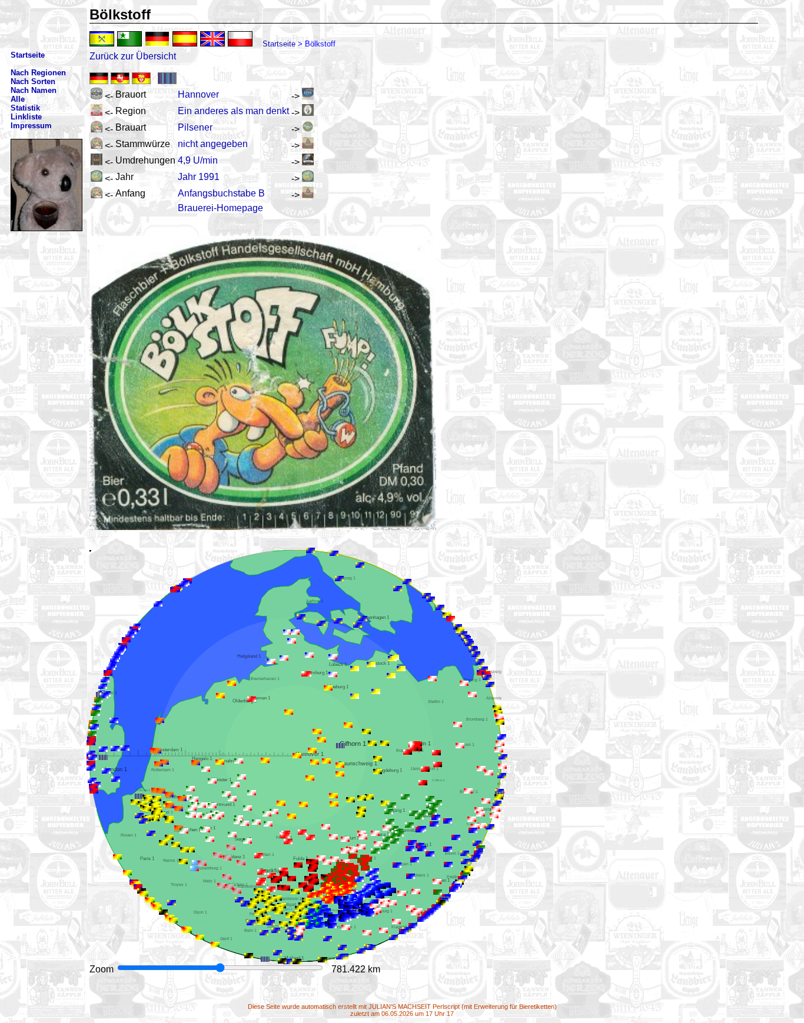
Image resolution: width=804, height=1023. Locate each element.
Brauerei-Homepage (220, 208)
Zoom (102, 969)
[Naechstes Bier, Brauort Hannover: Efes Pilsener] (308, 96)
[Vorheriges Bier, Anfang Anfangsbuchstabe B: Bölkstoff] (96, 195)
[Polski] (240, 38)
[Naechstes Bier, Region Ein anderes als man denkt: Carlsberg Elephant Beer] (308, 113)
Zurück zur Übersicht (132, 56)
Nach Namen (34, 90)
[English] (212, 38)
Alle (18, 99)
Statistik (25, 108)
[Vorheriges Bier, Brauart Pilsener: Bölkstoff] (96, 129)
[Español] (184, 38)
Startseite (279, 43)
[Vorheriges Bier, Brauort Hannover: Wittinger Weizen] (96, 96)
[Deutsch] (157, 38)
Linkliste (26, 116)
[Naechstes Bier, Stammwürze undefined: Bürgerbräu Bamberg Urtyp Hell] (308, 146)
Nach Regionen (38, 72)
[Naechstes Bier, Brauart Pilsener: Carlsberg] (308, 129)
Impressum (31, 125)
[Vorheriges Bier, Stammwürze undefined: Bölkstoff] (96, 146)
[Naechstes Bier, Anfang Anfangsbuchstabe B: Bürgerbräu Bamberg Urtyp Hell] (308, 195)
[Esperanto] (129, 38)
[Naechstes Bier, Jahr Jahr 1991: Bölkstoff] (308, 179)
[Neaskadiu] (101, 38)
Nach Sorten (33, 81)
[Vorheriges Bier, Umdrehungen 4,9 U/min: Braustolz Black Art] (96, 162)
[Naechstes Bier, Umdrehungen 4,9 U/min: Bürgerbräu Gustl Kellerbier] (308, 162)
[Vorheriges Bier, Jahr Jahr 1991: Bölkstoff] (96, 179)
